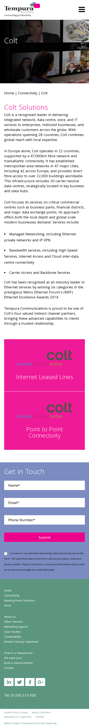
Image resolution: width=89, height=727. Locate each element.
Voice (7, 606)
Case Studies (12, 632)
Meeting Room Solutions (19, 601)
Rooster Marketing (47, 724)
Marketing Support (16, 627)
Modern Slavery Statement (21, 642)
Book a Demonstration (18, 663)
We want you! (13, 658)
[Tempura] (22, 5)
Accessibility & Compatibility (17, 717)
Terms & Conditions (41, 713)
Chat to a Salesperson (18, 653)
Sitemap (40, 717)
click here (35, 565)
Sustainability (12, 637)
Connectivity (27, 94)
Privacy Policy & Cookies (16, 713)
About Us (10, 617)
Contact (9, 668)
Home (9, 94)
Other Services (13, 622)
